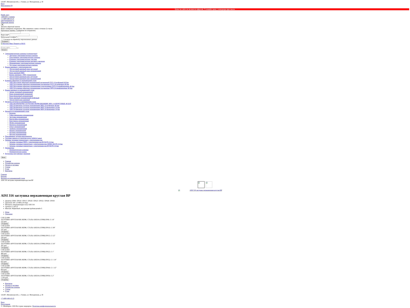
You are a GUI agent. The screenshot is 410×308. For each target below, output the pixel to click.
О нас (7, 169)
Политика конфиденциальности (44, 306)
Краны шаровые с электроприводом (18, 67)
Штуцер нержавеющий (17, 134)
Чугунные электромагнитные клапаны (23, 65)
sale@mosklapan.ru (7, 20)
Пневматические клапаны (18, 150)
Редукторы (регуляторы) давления (17, 154)
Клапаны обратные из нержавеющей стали (20, 80)
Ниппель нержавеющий (18, 125)
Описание (8, 214)
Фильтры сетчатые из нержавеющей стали (20, 102)
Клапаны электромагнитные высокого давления (27, 61)
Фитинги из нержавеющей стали (17, 111)
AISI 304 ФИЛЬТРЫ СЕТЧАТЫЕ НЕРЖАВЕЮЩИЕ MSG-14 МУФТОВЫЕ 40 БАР (40, 104)
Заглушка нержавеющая (18, 117)
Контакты (8, 171)
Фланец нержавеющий (17, 130)
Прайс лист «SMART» (5, 16)
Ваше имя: (5, 35)
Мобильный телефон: (9, 37)
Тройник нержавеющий (18, 129)
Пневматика (9, 148)
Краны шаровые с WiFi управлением (22, 75)
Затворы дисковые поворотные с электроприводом (23, 140)
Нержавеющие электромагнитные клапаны (25, 63)
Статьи (7, 167)
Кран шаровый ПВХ (16, 73)
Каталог (4, 50)
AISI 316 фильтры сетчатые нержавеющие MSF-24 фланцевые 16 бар (34, 109)
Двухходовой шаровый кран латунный (23, 69)
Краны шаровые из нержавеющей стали (19, 90)
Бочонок (12, 113)
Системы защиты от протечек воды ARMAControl (23, 138)
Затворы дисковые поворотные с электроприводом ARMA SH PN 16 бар (36, 144)
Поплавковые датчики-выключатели (18, 136)
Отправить (5, 41)
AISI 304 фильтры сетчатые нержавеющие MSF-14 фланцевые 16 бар (34, 107)
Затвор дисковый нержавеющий (21, 92)
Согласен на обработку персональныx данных (20, 39)
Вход (2, 4)
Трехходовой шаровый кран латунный (23, 77)
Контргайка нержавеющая (19, 119)
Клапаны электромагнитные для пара (23, 59)
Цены (7, 212)
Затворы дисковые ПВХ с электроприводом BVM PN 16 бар (31, 142)
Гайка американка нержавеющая (21, 115)
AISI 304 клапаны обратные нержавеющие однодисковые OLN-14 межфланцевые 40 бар (41, 86)
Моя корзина (6, 6)
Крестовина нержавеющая (19, 121)
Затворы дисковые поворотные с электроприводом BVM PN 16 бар (34, 146)
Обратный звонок (7, 22)
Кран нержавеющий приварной (21, 94)
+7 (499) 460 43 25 (7, 19)
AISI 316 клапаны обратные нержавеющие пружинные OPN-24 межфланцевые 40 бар (40, 88)
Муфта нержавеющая (17, 123)
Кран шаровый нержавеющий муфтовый (24, 98)
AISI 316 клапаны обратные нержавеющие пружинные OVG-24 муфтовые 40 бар (39, 84)
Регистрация (5, 304)
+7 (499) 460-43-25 (7, 298)
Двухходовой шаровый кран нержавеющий (25, 71)
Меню (3, 157)
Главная (8, 161)
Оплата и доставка (12, 165)
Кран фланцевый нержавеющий (21, 96)
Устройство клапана (12, 163)
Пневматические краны (18, 152)
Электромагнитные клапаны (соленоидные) (21, 54)
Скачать (12, 17)
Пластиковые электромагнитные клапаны (24, 57)
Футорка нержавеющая (17, 132)
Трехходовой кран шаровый (19, 100)
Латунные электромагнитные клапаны (23, 55)
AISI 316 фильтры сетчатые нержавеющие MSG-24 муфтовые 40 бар (34, 105)
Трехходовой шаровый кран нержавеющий (25, 79)
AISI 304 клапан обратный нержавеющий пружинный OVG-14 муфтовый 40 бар (39, 82)
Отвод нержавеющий (17, 127)
